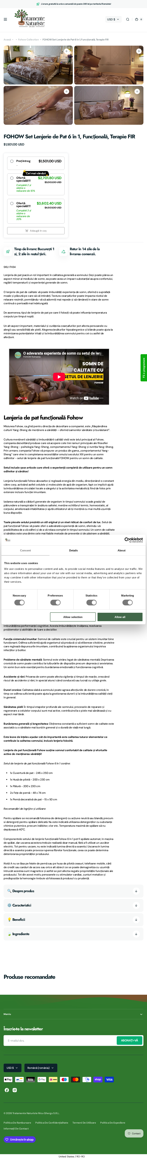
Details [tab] (73, 550)
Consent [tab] (25, 550)
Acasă (7, 39)
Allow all (120, 616)
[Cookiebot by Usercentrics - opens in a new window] (127, 540)
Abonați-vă (129, 1040)
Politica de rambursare (17, 1122)
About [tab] (121, 550)
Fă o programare (143, 368)
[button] (5, 19)
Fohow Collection (28, 39)
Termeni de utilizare (84, 1122)
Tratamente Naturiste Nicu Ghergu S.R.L (35, 1113)
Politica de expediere (112, 1122)
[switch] (55, 602)
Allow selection (72, 616)
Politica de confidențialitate (51, 1122)
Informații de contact (16, 1128)
